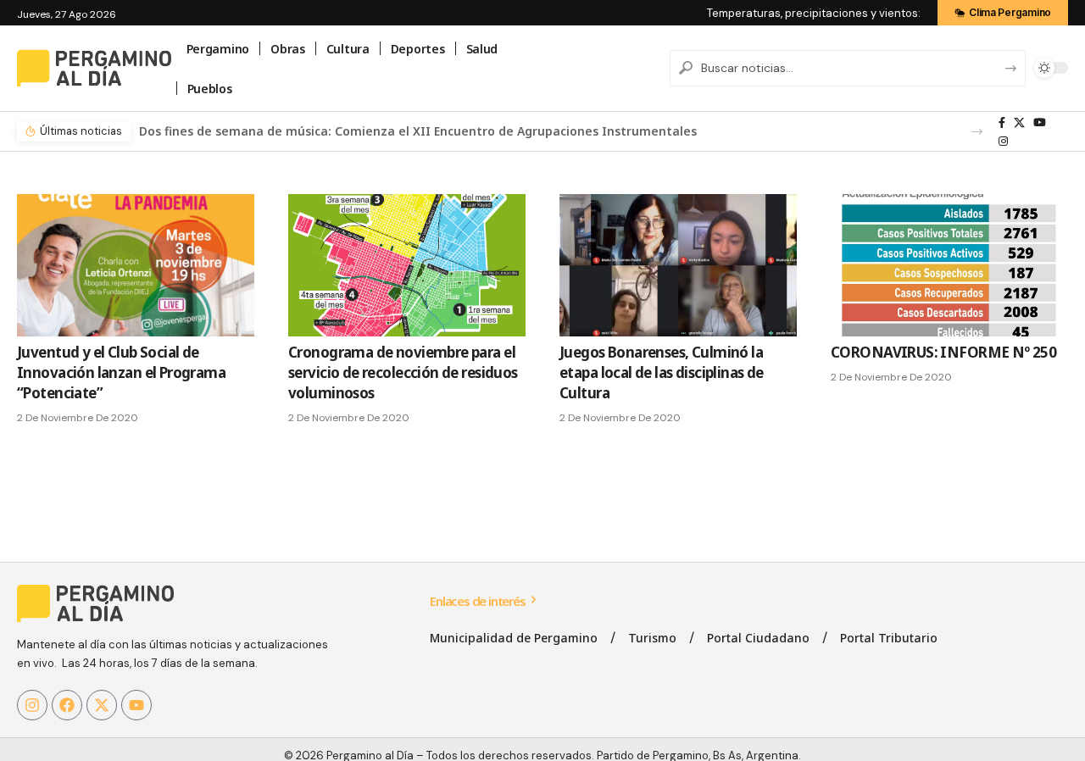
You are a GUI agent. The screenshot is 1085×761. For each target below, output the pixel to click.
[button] (976, 131)
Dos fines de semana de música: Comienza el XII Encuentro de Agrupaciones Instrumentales (418, 131)
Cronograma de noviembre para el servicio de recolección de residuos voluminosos (403, 372)
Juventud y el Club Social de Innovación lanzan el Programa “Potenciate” (121, 372)
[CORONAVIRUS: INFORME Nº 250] (949, 265)
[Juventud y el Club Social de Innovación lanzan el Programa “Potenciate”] (135, 265)
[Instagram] (1003, 141)
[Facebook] (1002, 123)
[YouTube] (1039, 123)
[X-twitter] (101, 705)
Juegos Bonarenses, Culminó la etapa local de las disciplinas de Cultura (661, 372)
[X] (1019, 123)
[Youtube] (136, 705)
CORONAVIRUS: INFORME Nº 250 (943, 352)
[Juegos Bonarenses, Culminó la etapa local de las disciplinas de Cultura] (678, 265)
